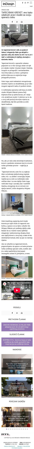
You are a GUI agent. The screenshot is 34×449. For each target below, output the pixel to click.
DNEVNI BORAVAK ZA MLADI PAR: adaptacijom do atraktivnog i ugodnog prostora (17, 327)
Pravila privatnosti (9, 446)
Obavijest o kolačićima (23, 446)
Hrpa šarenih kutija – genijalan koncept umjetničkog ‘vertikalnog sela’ (17, 389)
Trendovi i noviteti (17, 361)
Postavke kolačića (17, 448)
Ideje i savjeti (17, 414)
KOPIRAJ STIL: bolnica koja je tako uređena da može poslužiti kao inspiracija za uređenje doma (17, 342)
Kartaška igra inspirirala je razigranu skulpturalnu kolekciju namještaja (17, 365)
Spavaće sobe (5, 10)
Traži (31, 6)
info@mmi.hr (27, 442)
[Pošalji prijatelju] (21, 21)
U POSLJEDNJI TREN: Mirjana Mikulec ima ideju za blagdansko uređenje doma (17, 418)
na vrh (31, 434)
